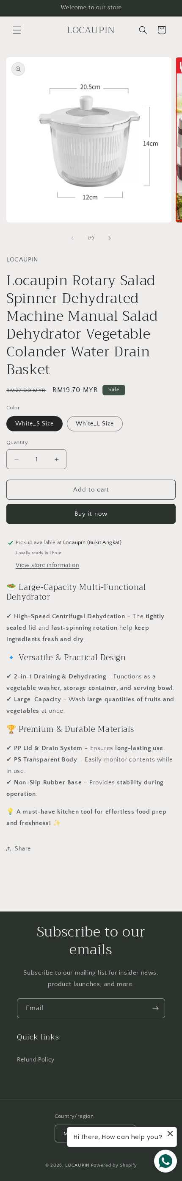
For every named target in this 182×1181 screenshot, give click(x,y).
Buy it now (91, 513)
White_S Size (34, 423)
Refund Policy (36, 1059)
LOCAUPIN (77, 1165)
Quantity (17, 442)
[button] (17, 30)
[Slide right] (109, 238)
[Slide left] (72, 238)
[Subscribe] (155, 1008)
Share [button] (23, 848)
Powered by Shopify (114, 1165)
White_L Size (95, 423)
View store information (47, 565)
